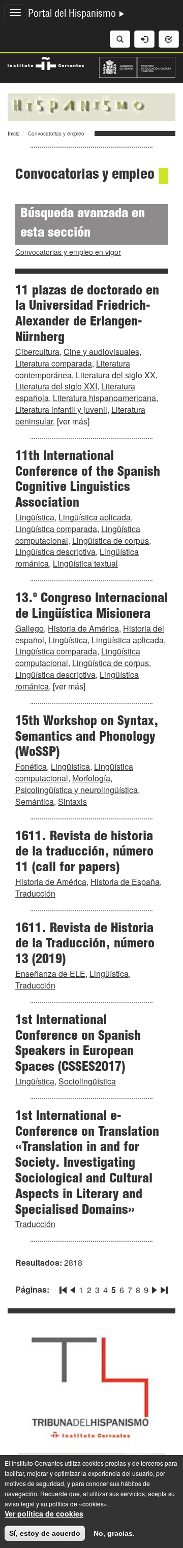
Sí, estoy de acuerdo (44, 1533)
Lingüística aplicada (94, 517)
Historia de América (83, 628)
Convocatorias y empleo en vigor (68, 252)
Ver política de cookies (44, 1513)
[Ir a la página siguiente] (154, 1288)
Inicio (14, 133)
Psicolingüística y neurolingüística (76, 790)
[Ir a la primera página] (64, 1288)
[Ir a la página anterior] (72, 1288)
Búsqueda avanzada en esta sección (82, 224)
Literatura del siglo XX (116, 375)
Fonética (31, 766)
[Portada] (91, 106)
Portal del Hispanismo (73, 15)
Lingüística (34, 517)
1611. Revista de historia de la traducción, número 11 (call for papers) (84, 853)
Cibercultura (37, 351)
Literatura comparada (53, 363)
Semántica (34, 801)
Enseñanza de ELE (50, 973)
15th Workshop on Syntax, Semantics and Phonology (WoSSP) (87, 737)
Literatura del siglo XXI (56, 386)
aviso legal (20, 1503)
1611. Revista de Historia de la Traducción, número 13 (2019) (85, 945)
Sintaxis (72, 801)
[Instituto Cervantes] (46, 62)
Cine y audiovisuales (101, 351)
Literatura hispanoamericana (104, 398)
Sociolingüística (87, 1081)
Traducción (35, 893)
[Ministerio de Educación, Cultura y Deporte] (137, 66)
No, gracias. (114, 1533)
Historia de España (125, 881)
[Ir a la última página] (163, 1288)
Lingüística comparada (56, 529)
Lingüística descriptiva (55, 551)
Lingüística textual (85, 563)
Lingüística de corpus (110, 540)
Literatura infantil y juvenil (61, 409)
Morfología (91, 778)
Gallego (29, 628)
